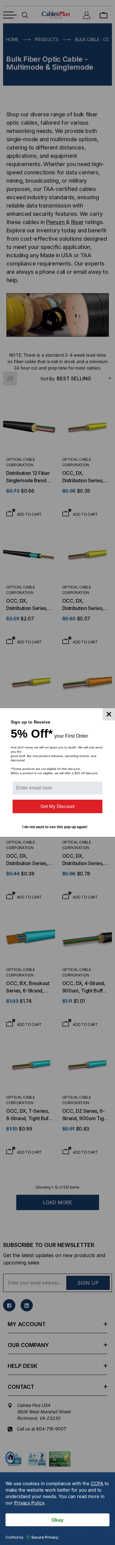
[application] (57, 1508)
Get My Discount (57, 806)
